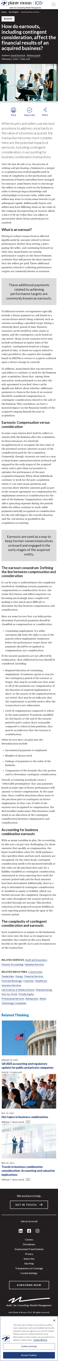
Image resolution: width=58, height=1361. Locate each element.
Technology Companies (14, 1002)
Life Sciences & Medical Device (18, 989)
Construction (35, 971)
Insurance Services (11, 985)
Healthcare (41, 980)
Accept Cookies (29, 1355)
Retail (43, 998)
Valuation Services (34, 964)
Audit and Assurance (36, 959)
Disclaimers (29, 1244)
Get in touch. (26, 1204)
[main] (29, 680)
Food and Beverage (12, 980)
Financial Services (33, 976)
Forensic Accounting (12, 964)
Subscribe (29, 1258)
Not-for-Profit (9, 994)
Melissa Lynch (33, 55)
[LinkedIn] (21, 1231)
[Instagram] (37, 1231)
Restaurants (32, 998)
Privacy (29, 1253)
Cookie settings (29, 1273)
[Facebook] (29, 1231)
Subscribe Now (29, 1284)
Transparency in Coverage (29, 1268)
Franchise (28, 980)
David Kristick (18, 55)
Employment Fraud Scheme (29, 1249)
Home (4, 12)
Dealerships (8, 976)
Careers (29, 1239)
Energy (19, 976)
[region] (29, 1338)
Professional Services (13, 998)
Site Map (29, 1263)
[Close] (54, 1320)
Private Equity (26, 994)
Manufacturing (44, 989)
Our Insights (14, 12)
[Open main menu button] (53, 4)
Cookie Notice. (40, 1340)
